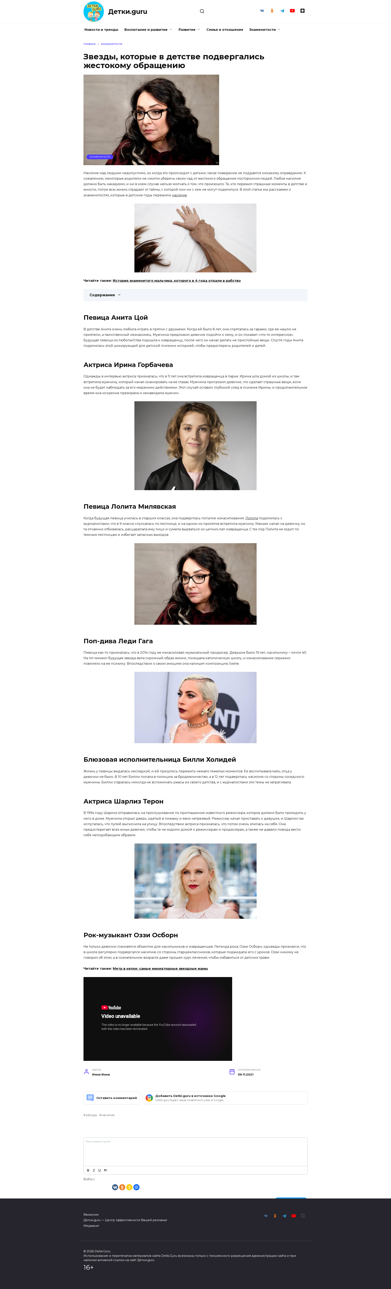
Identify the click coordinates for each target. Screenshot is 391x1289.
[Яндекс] (129, 1186)
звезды (91, 1115)
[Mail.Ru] (136, 1186)
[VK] (115, 1186)
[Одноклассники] (122, 1186)
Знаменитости (262, 30)
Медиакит (91, 1226)
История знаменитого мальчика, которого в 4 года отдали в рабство (177, 281)
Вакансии (91, 1214)
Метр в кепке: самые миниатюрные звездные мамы (160, 969)
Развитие (187, 30)
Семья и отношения (224, 30)
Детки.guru (127, 11)
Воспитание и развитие (146, 30)
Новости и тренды (101, 30)
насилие (179, 195)
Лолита (251, 518)
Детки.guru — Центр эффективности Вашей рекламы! (125, 1220)
